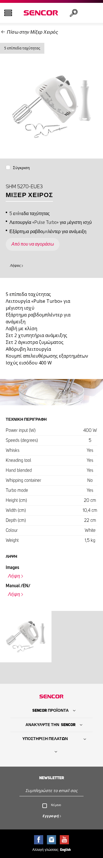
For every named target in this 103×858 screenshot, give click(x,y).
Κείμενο (56, 805)
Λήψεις (15, 265)
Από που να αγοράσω (32, 244)
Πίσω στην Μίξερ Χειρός (32, 32)
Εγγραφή (50, 815)
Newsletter (51, 778)
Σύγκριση (21, 168)
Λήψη (14, 576)
